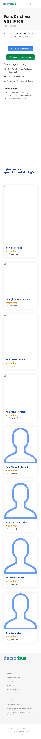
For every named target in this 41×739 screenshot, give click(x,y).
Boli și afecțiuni (13, 690)
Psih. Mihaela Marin (15, 411)
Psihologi (10, 686)
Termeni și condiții (14, 704)
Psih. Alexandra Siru (16, 522)
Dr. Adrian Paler (13, 247)
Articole (10, 682)
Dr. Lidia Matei (13, 632)
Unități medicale (13, 678)
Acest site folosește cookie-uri (19, 708)
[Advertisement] (20, 128)
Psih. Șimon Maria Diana (18, 299)
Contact (10, 700)
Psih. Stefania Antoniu (17, 467)
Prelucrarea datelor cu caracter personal (20, 713)
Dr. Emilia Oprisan (15, 577)
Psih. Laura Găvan (15, 359)
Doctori (10, 674)
